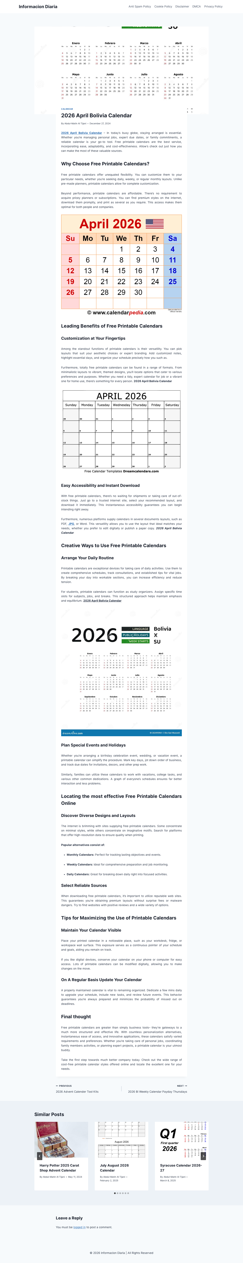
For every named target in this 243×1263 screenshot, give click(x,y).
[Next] (203, 1156)
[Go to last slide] (39, 1156)
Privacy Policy (213, 6)
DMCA (196, 6)
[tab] (115, 1193)
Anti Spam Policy (140, 6)
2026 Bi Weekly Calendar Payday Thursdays (157, 1089)
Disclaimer (182, 6)
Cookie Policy (163, 6)
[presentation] (61, 1140)
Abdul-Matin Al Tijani (75, 123)
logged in (79, 1227)
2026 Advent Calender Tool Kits (77, 1089)
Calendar (67, 109)
